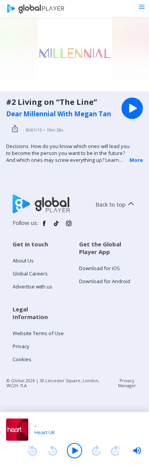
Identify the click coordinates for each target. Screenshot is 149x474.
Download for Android (104, 281)
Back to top (111, 204)
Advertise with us (32, 286)
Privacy (21, 346)
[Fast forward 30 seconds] (96, 450)
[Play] (74, 450)
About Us (23, 260)
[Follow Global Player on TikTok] (56, 226)
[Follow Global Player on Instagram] (68, 226)
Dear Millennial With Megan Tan (58, 114)
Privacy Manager (127, 383)
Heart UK (44, 432)
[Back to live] (115, 450)
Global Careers (30, 273)
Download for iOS (99, 268)
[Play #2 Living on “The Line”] (132, 108)
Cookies (22, 359)
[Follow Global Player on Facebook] (44, 226)
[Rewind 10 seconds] (52, 450)
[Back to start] (32, 450)
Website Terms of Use (38, 333)
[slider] (137, 451)
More (136, 159)
